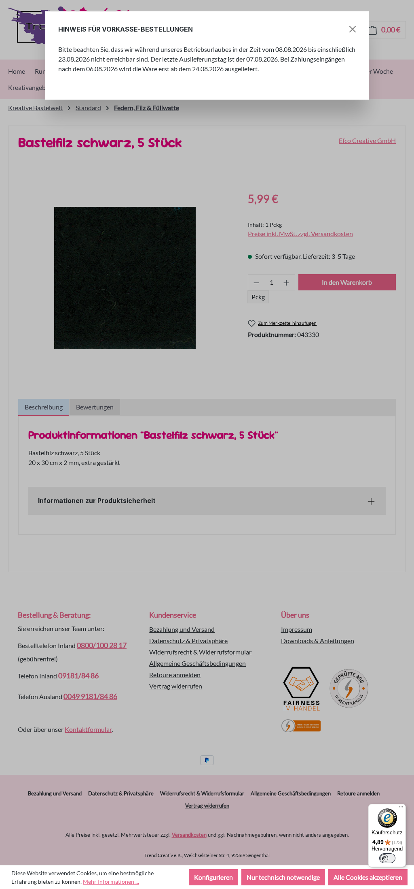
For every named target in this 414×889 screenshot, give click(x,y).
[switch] (387, 858)
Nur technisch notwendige (283, 877)
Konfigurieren (213, 877)
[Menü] (401, 809)
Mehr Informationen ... (111, 881)
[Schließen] (352, 29)
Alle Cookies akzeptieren (368, 877)
